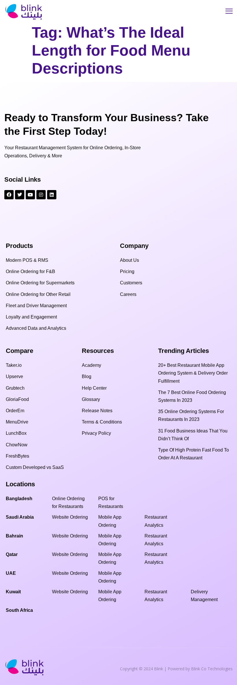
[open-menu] (229, 12)
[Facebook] (9, 194)
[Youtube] (30, 194)
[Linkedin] (51, 194)
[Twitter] (19, 194)
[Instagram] (41, 194)
